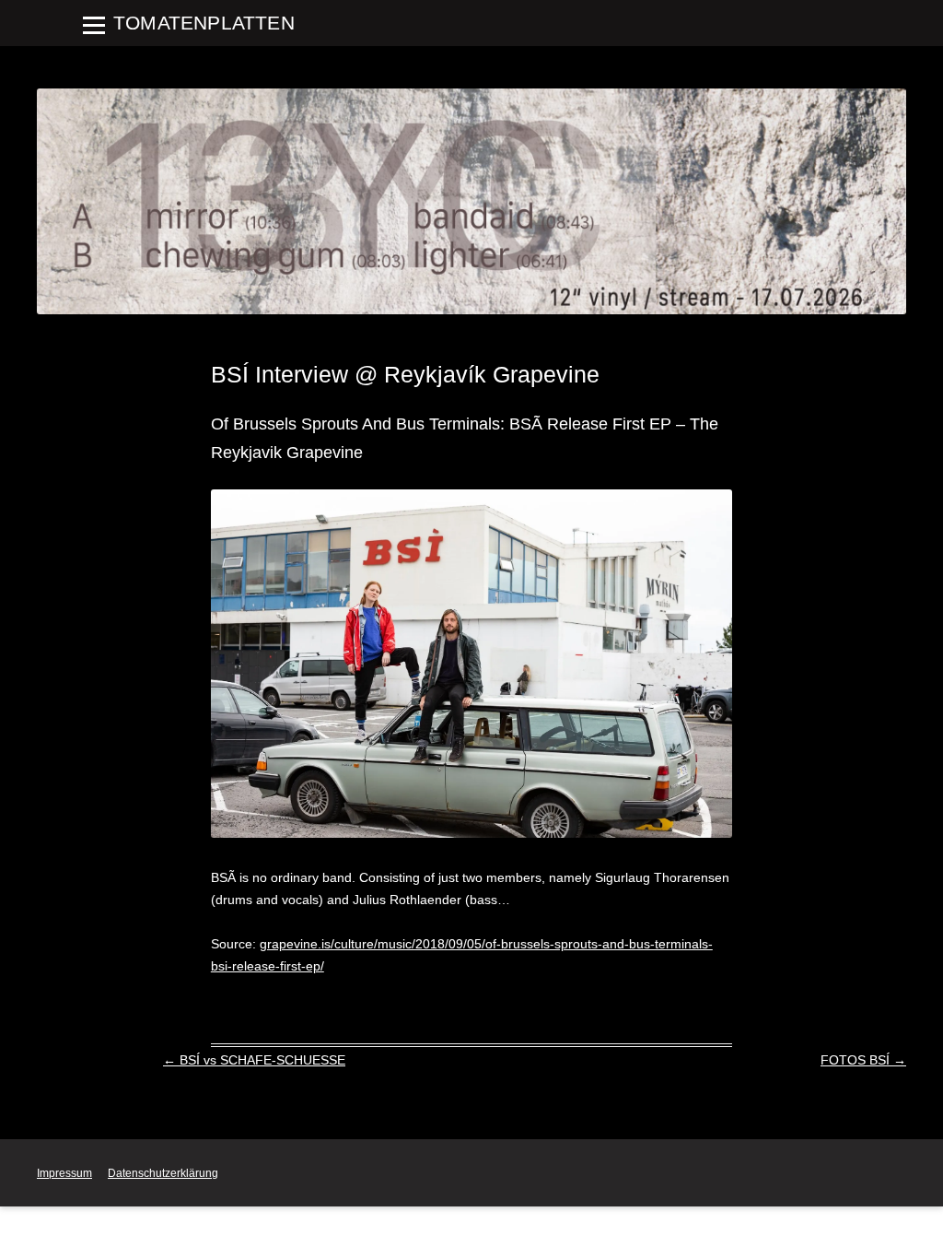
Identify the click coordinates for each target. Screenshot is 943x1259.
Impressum (64, 1173)
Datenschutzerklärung (163, 1173)
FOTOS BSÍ (863, 1060)
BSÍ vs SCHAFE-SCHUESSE (254, 1060)
